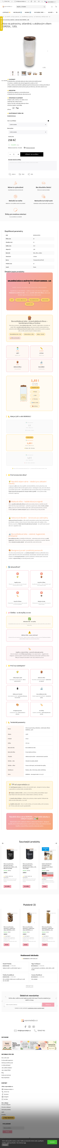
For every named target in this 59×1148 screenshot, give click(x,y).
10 (33, 239)
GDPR (3, 1112)
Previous (3, 843)
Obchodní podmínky (6, 1109)
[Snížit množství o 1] (10, 154)
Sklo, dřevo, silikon (37, 253)
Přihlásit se (48, 1004)
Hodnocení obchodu (29, 955)
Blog (3, 1073)
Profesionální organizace (7, 1060)
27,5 (34, 246)
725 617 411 (7, 1)
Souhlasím (52, 1142)
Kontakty (4, 1114)
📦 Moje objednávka (8, 1118)
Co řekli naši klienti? (6, 1065)
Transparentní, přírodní (38, 260)
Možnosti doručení (30, 148)
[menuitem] (6, 12)
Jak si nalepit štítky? (6, 1070)
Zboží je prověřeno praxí (7, 1063)
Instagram (29, 1027)
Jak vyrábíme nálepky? (7, 1068)
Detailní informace (11, 116)
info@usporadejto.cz (21, 1)
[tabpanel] (10, 867)
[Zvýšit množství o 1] (18, 154)
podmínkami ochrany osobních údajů (36, 1008)
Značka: (11, 136)
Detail (44, 886)
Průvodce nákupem (6, 1104)
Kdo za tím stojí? (5, 1058)
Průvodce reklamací (6, 1107)
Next (56, 843)
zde (25, 1143)
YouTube (33, 1027)
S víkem (35, 256)
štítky (20, 105)
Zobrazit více (29, 986)
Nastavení (5, 1145)
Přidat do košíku (31, 154)
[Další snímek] (47, 51)
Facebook (25, 1027)
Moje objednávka (5, 1077)
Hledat (7, 1131)
